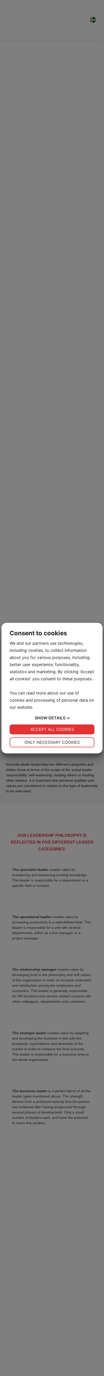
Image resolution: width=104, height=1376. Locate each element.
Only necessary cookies (52, 742)
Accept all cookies (52, 729)
